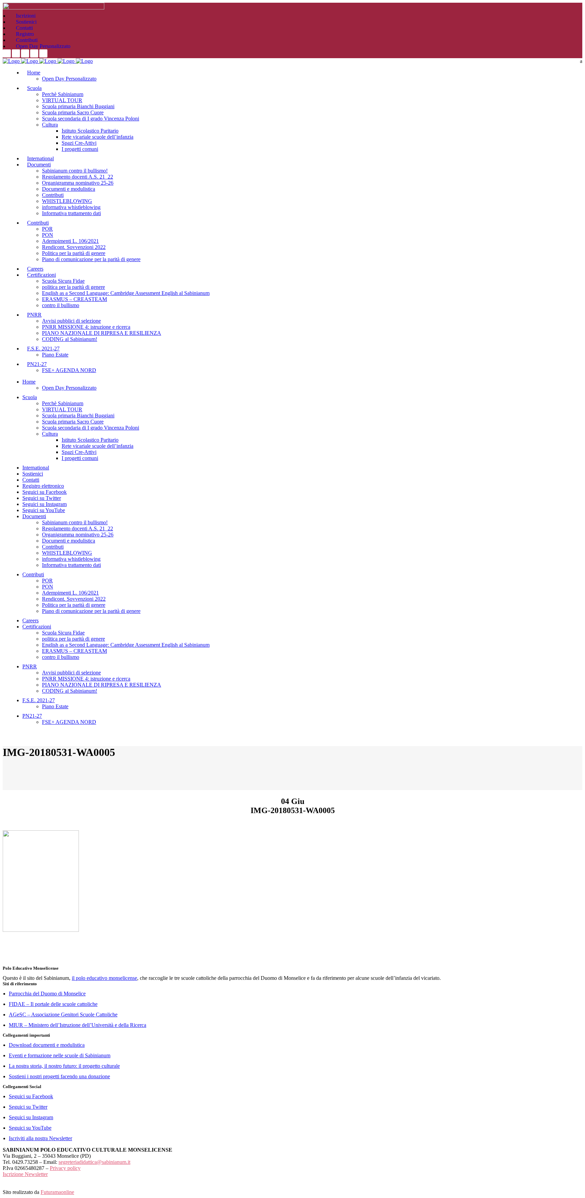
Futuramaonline (57, 1192)
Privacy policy (65, 1168)
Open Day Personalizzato (43, 46)
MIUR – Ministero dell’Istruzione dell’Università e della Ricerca (77, 1025)
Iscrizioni (26, 16)
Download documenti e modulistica (47, 1045)
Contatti (24, 28)
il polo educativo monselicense (104, 978)
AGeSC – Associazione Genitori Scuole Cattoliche (63, 1014)
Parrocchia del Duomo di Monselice (47, 993)
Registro (25, 34)
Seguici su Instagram (31, 1117)
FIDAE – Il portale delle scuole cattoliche (53, 1004)
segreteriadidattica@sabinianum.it (94, 1162)
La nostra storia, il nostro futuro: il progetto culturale (64, 1066)
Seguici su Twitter (28, 1107)
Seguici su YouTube (30, 1128)
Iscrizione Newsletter (25, 1174)
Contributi (27, 40)
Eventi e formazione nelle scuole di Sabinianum (59, 1055)
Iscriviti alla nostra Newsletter (40, 1138)
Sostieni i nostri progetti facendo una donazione (59, 1076)
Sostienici (26, 22)
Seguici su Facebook (31, 1096)
